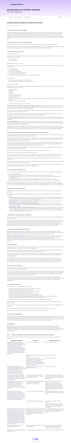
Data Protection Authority (25, 296)
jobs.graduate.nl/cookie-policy (55, 128)
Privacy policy (33, 441)
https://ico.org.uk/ (12, 297)
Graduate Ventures (17, 4)
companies (18, 17)
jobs (10, 17)
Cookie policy (38, 441)
